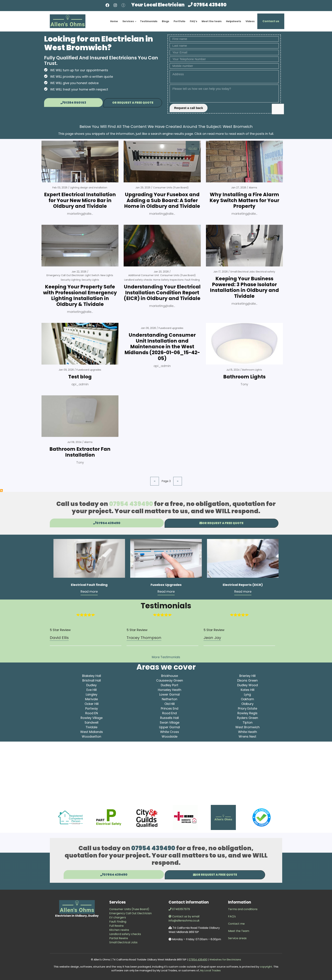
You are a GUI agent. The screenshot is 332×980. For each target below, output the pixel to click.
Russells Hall (169, 718)
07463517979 (181, 909)
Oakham (247, 699)
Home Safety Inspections (168, 280)
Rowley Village (92, 718)
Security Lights (90, 280)
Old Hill (169, 704)
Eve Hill (91, 690)
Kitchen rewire (119, 930)
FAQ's (193, 21)
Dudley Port (169, 685)
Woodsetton (91, 736)
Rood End (169, 713)
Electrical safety (265, 271)
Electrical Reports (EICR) (243, 585)
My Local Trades (210, 970)
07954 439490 (210, 5)
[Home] (67, 21)
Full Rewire (116, 926)
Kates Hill (247, 690)
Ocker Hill (92, 704)
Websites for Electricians (225, 959)
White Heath (247, 732)
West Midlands (91, 732)
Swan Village (169, 722)
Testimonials (148, 21)
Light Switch (92, 275)
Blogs (165, 21)
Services (129, 24)
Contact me (236, 924)
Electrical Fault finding (89, 585)
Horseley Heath (169, 690)
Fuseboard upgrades (88, 369)
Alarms (253, 187)
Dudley (91, 685)
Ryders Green (247, 718)
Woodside (169, 736)
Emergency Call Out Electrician (65, 275)
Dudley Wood (247, 685)
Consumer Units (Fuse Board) (171, 187)
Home (114, 21)
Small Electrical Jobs (242, 271)
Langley (91, 694)
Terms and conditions (242, 909)
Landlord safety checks (138, 280)
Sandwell (91, 722)
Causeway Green (169, 680)
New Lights (106, 275)
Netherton (169, 699)
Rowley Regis (247, 713)
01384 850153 (75, 102)
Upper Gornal (169, 727)
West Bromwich (247, 727)
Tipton (247, 722)
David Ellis (59, 637)
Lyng (247, 694)
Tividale (91, 727)
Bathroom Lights (252, 369)
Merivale (91, 699)
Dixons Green (247, 680)
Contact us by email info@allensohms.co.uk (184, 918)
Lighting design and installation (88, 187)
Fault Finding (192, 280)
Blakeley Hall (91, 676)
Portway (91, 708)
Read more (89, 591)
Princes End (169, 708)
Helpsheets (233, 21)
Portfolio (179, 21)
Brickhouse (169, 676)
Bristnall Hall (91, 680)
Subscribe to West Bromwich (1, 490)
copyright (265, 966)
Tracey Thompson (144, 637)
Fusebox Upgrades (166, 585)
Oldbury (247, 704)
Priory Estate (247, 708)
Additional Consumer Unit (143, 275)
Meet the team (212, 21)
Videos (250, 21)
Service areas (237, 938)
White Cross (169, 732)
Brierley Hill (247, 676)
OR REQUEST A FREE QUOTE (132, 103)
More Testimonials (166, 657)
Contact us (270, 21)
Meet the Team (238, 931)
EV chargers (117, 917)
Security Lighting (71, 280)
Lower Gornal (169, 694)
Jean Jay (212, 637)
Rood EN (91, 713)
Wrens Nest (247, 736)
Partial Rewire (118, 938)
